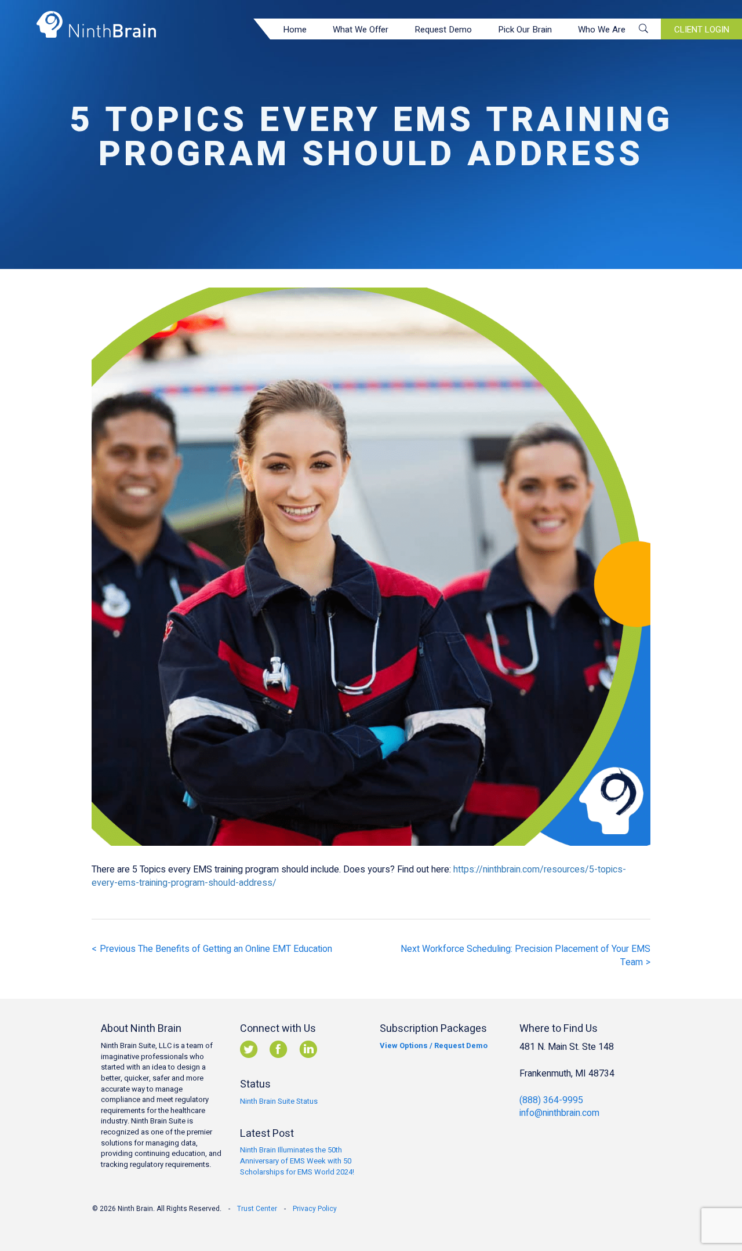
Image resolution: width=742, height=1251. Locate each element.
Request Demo (443, 29)
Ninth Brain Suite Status (279, 1101)
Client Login (701, 29)
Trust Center (257, 1208)
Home (295, 29)
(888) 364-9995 (551, 1100)
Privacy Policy (315, 1208)
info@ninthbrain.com (559, 1113)
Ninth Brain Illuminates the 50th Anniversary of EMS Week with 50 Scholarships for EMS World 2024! (297, 1160)
